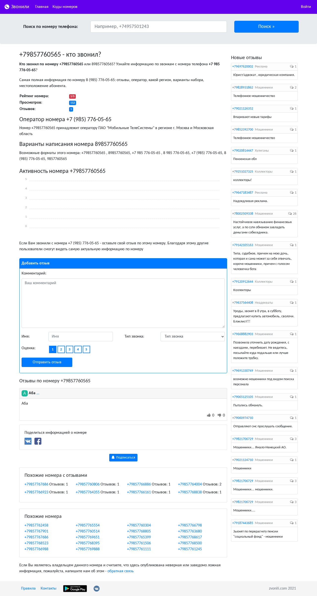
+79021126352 (242, 109)
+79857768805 (139, 531)
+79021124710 (242, 460)
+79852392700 (242, 130)
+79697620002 (242, 67)
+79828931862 (242, 88)
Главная (42, 7)
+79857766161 (139, 492)
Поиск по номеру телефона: (50, 26)
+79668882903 (242, 334)
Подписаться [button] (125, 457)
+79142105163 (242, 245)
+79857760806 (88, 484)
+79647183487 (242, 193)
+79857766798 (190, 525)
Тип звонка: (134, 337)
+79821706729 (242, 439)
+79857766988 (36, 549)
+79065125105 (242, 397)
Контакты (48, 589)
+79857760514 (88, 531)
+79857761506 (139, 543)
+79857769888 (88, 549)
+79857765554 (88, 525)
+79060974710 (242, 418)
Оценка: (28, 348)
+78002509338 (242, 214)
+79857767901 (36, 531)
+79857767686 (36, 484)
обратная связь (120, 571)
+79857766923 (36, 492)
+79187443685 (242, 523)
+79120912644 (242, 282)
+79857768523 (36, 543)
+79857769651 (88, 537)
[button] (266, 27)
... (37, 393)
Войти (306, 7)
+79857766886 (139, 484)
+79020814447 (242, 151)
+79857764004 (190, 484)
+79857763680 (190, 531)
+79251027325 (242, 172)
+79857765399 (139, 537)
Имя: (26, 337)
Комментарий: (34, 273)
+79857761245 (190, 549)
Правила (28, 589)
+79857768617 (190, 537)
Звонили (19, 6)
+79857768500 (190, 543)
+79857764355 (88, 492)
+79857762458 (36, 525)
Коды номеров (65, 7)
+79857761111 (139, 549)
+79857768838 (190, 492)
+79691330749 (242, 371)
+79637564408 (242, 303)
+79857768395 (88, 543)
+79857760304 (139, 525)
